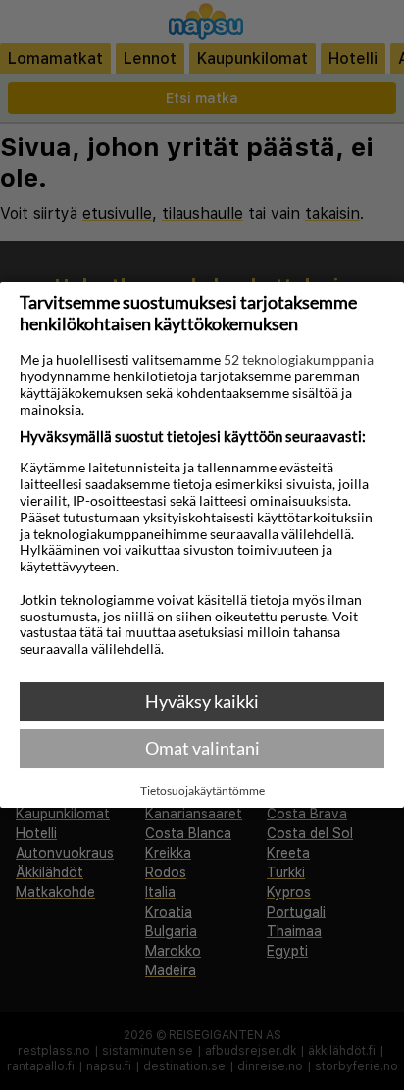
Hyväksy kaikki (202, 701)
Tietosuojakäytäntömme (202, 791)
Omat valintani (202, 748)
